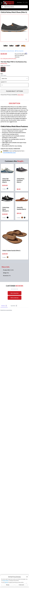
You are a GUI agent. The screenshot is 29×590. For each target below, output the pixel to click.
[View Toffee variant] (8, 257)
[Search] (2, 6)
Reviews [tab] (3, 305)
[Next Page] (27, 46)
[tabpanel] (14, 310)
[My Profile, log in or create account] (25, 2)
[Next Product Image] (26, 28)
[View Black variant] (8, 218)
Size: (2, 73)
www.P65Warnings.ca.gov (9, 152)
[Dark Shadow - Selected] (3, 69)
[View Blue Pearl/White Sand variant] (8, 189)
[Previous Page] (2, 46)
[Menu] (2, 3)
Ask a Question (15, 293)
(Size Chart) (3, 75)
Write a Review (15, 297)
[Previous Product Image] (3, 28)
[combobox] (16, 6)
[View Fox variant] (22, 218)
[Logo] (8, 2)
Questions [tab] (14, 305)
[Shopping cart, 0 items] (27, 2)
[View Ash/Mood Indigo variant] (24, 218)
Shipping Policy (4, 63)
